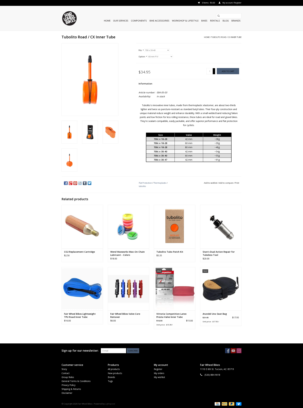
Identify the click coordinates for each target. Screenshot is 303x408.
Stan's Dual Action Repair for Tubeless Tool (219, 253)
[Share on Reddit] (80, 183)
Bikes (204, 20)
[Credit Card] (217, 403)
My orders (159, 373)
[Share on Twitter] (89, 183)
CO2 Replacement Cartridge (79, 251)
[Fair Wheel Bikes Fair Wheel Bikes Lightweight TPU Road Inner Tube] (82, 288)
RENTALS (215, 20)
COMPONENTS (139, 20)
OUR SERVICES (120, 20)
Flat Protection (145, 183)
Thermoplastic (159, 183)
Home (107, 20)
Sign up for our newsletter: (80, 350)
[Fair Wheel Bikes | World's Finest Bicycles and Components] (69, 18)
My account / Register (231, 2)
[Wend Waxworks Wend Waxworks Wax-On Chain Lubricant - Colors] (128, 226)
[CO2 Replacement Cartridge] (82, 226)
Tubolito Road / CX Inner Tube (226, 37)
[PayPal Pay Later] (231, 403)
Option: (143, 56)
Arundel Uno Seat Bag (215, 313)
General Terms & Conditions (76, 381)
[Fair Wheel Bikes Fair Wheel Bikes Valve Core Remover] (128, 288)
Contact (66, 373)
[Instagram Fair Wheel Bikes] (238, 350)
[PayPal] (224, 403)
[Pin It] (75, 183)
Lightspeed (110, 403)
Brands (236, 20)
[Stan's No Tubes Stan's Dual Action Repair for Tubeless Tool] (221, 226)
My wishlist (159, 377)
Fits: (141, 50)
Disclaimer (67, 392)
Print (237, 183)
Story (64, 369)
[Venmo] (238, 403)
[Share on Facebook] (66, 183)
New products (115, 373)
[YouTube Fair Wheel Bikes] (233, 350)
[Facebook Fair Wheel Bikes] (227, 350)
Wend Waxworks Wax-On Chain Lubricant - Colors (127, 253)
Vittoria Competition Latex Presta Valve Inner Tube (171, 315)
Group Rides (68, 377)
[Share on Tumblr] (85, 183)
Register (158, 369)
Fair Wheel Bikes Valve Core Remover (125, 315)
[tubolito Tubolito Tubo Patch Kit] (174, 226)
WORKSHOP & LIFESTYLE (185, 20)
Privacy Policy (68, 385)
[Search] (218, 15)
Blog (226, 20)
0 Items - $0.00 (208, 2)
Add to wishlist (210, 183)
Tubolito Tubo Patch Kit (169, 251)
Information (145, 83)
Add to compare (226, 183)
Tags (110, 381)
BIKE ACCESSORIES (159, 20)
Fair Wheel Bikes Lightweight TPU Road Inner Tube (80, 315)
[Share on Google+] (70, 183)
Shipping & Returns (71, 388)
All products (114, 369)
